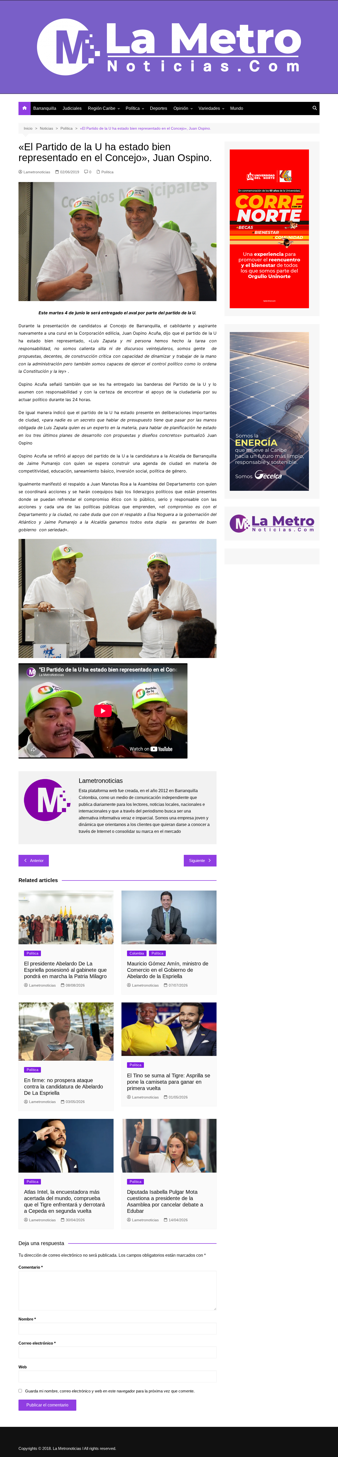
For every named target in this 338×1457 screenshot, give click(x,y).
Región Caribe (101, 108)
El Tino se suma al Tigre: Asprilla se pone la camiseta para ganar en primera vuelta (168, 1082)
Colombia (137, 953)
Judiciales (72, 108)
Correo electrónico (37, 1343)
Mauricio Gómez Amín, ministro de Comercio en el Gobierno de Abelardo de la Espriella (167, 970)
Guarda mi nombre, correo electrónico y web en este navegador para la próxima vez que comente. (110, 1391)
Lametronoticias (37, 172)
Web (22, 1367)
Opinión (180, 108)
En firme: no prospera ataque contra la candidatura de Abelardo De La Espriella (63, 1086)
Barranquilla (44, 108)
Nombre (27, 1319)
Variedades (209, 108)
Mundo (236, 108)
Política (133, 108)
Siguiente (197, 860)
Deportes (158, 108)
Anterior (37, 860)
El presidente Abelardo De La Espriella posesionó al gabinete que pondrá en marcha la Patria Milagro (65, 970)
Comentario (30, 1267)
